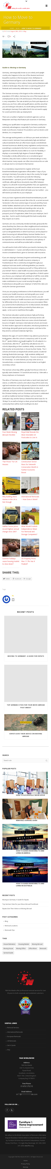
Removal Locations (11, 926)
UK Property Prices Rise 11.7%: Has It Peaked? (28, 561)
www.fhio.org (29, 1146)
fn (5, 31)
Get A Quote (11, 1045)
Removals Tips (10, 930)
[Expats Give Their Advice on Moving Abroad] (25, 722)
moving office (21, 948)
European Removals (14, 1036)
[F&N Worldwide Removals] (15, 5)
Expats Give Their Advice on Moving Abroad (25, 735)
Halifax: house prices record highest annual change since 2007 (10, 529)
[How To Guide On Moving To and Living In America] (25, 837)
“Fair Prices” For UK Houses (9, 462)
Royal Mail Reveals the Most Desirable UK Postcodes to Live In (30, 435)
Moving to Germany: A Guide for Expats (26, 656)
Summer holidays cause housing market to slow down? (10, 561)
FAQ (8, 1050)
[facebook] (7, 1110)
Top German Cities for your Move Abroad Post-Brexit (26, 706)
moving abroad (37, 944)
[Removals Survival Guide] (25, 809)
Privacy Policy (25, 1164)
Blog (18, 28)
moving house (8, 948)
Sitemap (25, 1167)
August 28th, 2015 (16, 31)
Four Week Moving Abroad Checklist (9, 433)
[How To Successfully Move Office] (25, 783)
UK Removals (11, 1041)
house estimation (9, 944)
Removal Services (13, 1028)
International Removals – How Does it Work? (30, 497)
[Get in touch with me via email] (13, 599)
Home (12, 28)
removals (43, 948)
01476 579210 (27, 1086)
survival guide (8, 953)
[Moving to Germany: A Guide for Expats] (25, 634)
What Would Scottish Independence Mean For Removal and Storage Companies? (29, 530)
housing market (23, 944)
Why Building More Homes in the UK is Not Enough (9, 499)
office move (33, 948)
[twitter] (12, 1110)
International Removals (15, 1032)
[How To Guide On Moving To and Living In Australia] (25, 869)
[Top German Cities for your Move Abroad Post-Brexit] (25, 683)
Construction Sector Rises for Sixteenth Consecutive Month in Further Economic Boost (29, 467)
